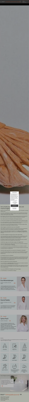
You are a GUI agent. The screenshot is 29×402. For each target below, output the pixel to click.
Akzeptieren (14, 205)
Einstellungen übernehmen (14, 208)
